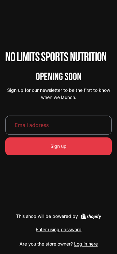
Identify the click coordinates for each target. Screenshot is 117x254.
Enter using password (59, 229)
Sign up (58, 146)
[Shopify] (91, 216)
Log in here (86, 244)
